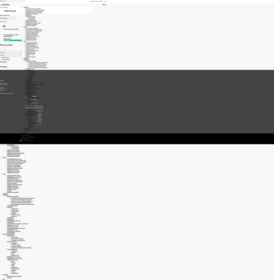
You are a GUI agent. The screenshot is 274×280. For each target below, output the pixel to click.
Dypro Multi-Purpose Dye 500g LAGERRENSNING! (11, 35)
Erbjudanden (5, 57)
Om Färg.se (39, 115)
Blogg (39, 117)
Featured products (6, 59)
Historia (39, 113)
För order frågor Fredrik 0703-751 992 (34, 105)
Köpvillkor (39, 121)
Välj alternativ (7, 40)
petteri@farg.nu (34, 99)
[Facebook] (38, 124)
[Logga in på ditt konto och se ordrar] (105, 2)
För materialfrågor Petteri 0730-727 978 (34, 107)
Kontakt (39, 119)
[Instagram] (41, 124)
